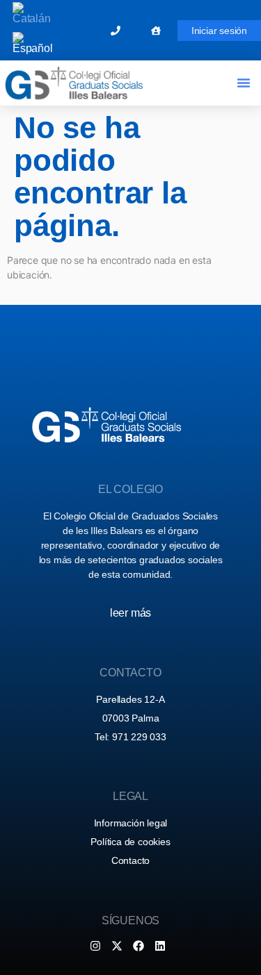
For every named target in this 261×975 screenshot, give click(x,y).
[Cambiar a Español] (33, 43)
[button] (243, 82)
